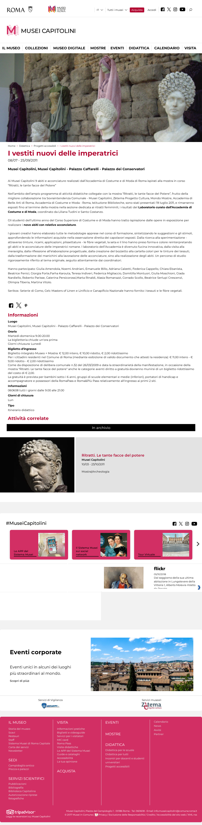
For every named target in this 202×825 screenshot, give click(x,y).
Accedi (152, 9)
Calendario (167, 48)
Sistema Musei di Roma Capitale (29, 743)
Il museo (11, 48)
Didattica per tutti (116, 754)
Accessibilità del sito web (171, 814)
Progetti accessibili (45, 145)
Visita (190, 48)
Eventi (117, 48)
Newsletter (15, 750)
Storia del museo (19, 728)
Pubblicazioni (17, 783)
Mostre (98, 48)
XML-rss (192, 814)
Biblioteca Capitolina (22, 791)
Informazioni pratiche (71, 728)
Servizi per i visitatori (70, 736)
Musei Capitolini (48, 31)
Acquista (137, 9)
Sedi (12, 760)
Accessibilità (65, 758)
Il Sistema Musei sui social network (87, 551)
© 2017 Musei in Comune (79, 814)
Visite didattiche (67, 747)
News (157, 725)
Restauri (13, 736)
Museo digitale (69, 48)
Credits (151, 814)
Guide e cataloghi (68, 754)
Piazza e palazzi (18, 769)
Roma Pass (64, 743)
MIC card (62, 739)
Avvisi (157, 730)
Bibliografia (15, 787)
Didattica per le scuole (119, 750)
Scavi (11, 732)
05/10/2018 (174, 581)
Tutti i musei (115, 9)
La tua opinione (67, 761)
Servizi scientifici (26, 778)
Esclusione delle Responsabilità (127, 814)
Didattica (139, 48)
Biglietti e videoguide (71, 732)
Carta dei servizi (18, 747)
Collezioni (36, 48)
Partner (159, 734)
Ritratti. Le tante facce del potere (113, 455)
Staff (11, 739)
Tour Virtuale (146, 554)
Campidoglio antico (21, 765)
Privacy (102, 814)
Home (11, 145)
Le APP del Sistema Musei (23, 552)
